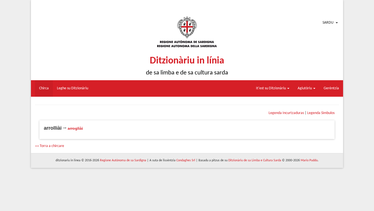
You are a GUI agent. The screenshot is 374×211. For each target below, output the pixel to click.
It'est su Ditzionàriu (271, 88)
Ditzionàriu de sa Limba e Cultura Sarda (254, 160)
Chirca (44, 88)
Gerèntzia (331, 88)
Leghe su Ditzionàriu (72, 88)
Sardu (328, 23)
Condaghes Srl (185, 160)
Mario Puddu (309, 160)
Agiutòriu (305, 88)
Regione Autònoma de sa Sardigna (123, 160)
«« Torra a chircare (49, 146)
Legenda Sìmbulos (321, 113)
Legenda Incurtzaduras (286, 113)
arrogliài (75, 128)
